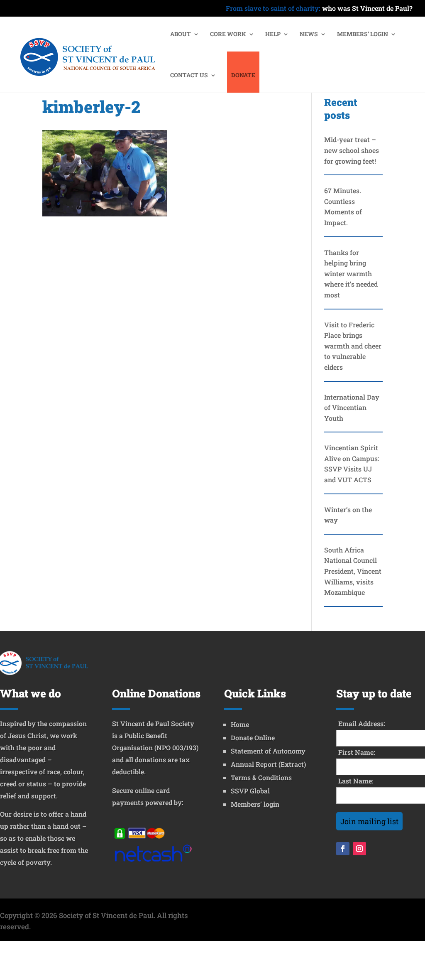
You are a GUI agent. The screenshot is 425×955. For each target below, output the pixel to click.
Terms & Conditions (261, 777)
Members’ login (255, 804)
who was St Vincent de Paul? (319, 8)
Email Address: (361, 723)
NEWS (309, 34)
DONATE (243, 75)
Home (240, 724)
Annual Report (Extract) (268, 764)
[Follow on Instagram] (359, 848)
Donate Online (253, 737)
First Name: (356, 752)
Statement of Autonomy (268, 750)
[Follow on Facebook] (342, 848)
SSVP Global (250, 790)
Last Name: (356, 780)
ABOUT (180, 34)
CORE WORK (228, 34)
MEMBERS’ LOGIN (362, 34)
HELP (273, 34)
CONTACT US (189, 75)
